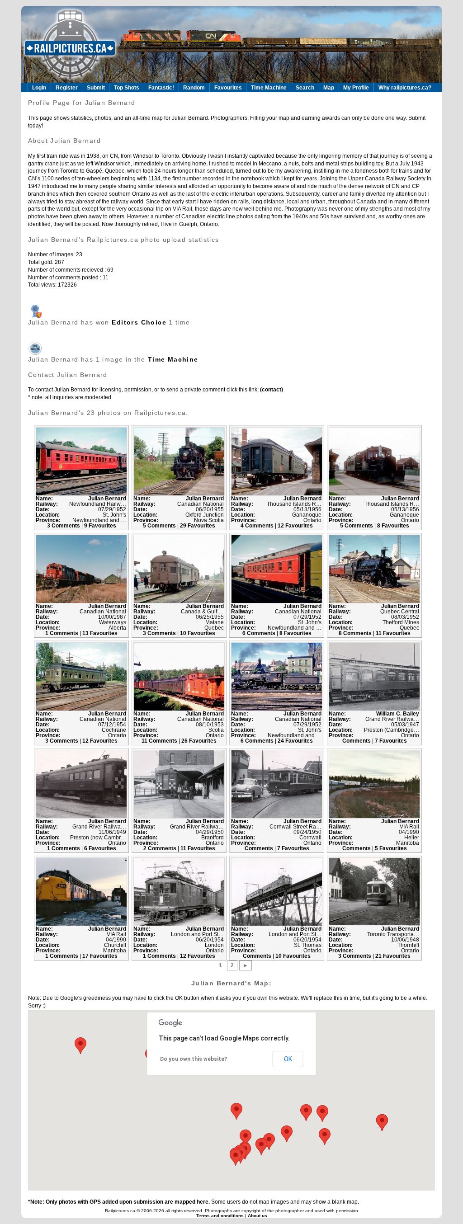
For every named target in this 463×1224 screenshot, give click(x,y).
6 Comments (259, 633)
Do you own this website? (193, 1059)
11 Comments (160, 741)
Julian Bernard (107, 498)
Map (328, 88)
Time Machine (269, 88)
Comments (357, 741)
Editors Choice (139, 322)
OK (288, 1059)
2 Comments (160, 848)
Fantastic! (161, 88)
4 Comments (258, 526)
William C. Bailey (397, 714)
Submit (96, 88)
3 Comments (64, 526)
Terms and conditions (220, 1215)
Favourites (228, 88)
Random (194, 88)
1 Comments (62, 633)
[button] (324, 1137)
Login (39, 88)
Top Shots (126, 88)
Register (67, 88)
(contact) (271, 389)
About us (257, 1215)
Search (305, 88)
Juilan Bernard (205, 498)
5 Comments (160, 526)
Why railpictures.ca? (404, 88)
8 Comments (356, 633)
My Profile (356, 88)
